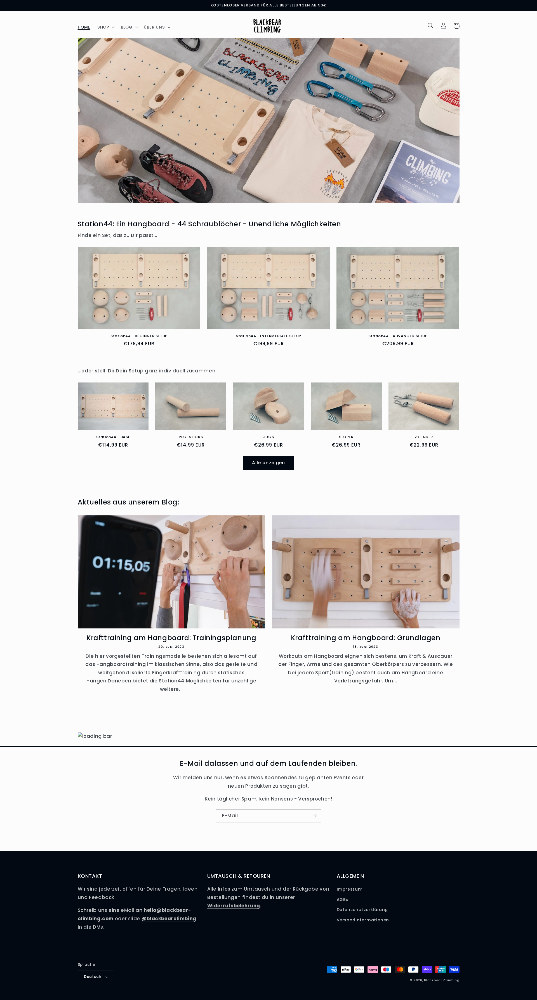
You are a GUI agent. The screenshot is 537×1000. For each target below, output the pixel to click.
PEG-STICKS (191, 437)
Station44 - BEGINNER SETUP (139, 336)
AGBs (342, 899)
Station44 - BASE (113, 437)
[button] (105, 27)
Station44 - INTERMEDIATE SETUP (268, 336)
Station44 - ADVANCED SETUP (398, 336)
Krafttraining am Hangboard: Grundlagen (366, 637)
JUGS (268, 437)
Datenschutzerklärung (362, 909)
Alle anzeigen (268, 462)
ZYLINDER (424, 437)
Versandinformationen (363, 920)
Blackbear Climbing (441, 980)
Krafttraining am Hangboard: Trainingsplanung (171, 637)
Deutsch (93, 976)
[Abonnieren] (314, 816)
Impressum (350, 889)
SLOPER (346, 437)
